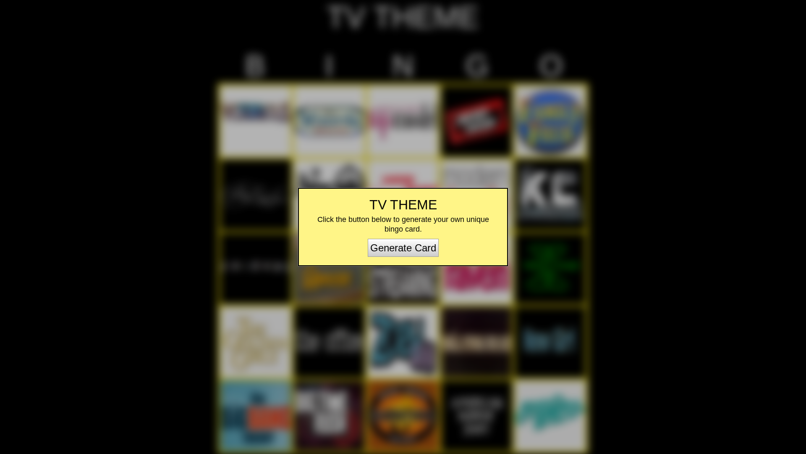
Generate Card (403, 247)
